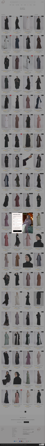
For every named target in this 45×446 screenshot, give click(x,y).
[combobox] (15, 225)
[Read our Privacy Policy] (21, 229)
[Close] (32, 214)
